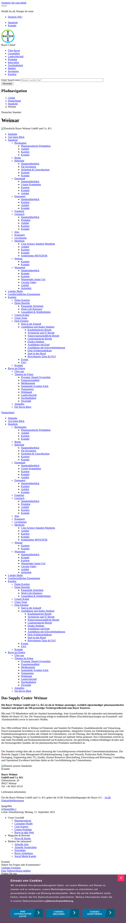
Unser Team (20, 318)
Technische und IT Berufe (41, 332)
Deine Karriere (22, 300)
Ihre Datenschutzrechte (23, 913)
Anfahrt (25, 148)
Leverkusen (20, 237)
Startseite (12, 134)
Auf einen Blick (16, 137)
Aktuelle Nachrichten (25, 847)
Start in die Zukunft (31, 323)
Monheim (19, 240)
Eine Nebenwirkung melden (16, 870)
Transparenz (27, 389)
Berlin (17, 157)
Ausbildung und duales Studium (37, 326)
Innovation (13, 62)
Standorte (13, 22)
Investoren (13, 71)
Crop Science (21, 826)
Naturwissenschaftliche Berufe (43, 335)
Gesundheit (14, 53)
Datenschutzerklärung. (60, 901)
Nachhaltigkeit (15, 65)
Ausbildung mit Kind (39, 344)
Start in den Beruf (37, 353)
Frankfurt (19, 211)
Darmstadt (19, 178)
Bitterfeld (19, 160)
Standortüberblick (30, 163)
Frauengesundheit (30, 380)
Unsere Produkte (23, 829)
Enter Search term (10, 80)
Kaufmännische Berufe (40, 329)
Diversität (26, 401)
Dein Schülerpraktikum (40, 350)
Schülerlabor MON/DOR (34, 255)
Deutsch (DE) (15, 16)
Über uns (19, 371)
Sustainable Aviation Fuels (34, 386)
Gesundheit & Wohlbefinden (36, 312)
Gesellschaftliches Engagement (24, 294)
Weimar (18, 258)
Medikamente (28, 383)
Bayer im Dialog (16, 368)
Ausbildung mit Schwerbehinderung (46, 347)
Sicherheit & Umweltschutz (35, 169)
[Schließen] (121, 878)
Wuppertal (19, 267)
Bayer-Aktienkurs (23, 853)
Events (25, 359)
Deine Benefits (22, 303)
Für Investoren (28, 166)
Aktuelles (19, 404)
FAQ (23, 362)
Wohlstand (26, 392)
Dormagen (19, 196)
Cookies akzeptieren (94, 913)
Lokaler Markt (15, 291)
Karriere (12, 74)
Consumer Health (23, 823)
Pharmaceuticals (22, 820)
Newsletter (20, 850)
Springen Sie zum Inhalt (13, 2)
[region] (63, 899)
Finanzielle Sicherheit (32, 306)
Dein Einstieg (21, 320)
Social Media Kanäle (25, 856)
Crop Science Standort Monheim (38, 243)
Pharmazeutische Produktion (36, 145)
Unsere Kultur (21, 315)
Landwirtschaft (15, 56)
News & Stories (22, 838)
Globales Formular (11, 867)
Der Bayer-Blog (22, 406)
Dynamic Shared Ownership (36, 377)
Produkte (12, 59)
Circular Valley (29, 282)
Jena (16, 232)
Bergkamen (20, 143)
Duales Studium (36, 341)
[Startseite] (7, 42)
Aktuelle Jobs (21, 844)
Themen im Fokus (23, 374)
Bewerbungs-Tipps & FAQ (42, 356)
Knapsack (19, 234)
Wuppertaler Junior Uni (33, 279)
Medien (12, 68)
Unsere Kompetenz (31, 184)
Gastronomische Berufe (40, 338)
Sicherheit (26, 288)
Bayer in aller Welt (24, 832)
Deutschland (7, 412)
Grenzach (19, 214)
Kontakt (12, 25)
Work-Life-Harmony (31, 309)
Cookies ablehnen (59, 913)
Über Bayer (14, 50)
